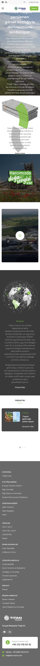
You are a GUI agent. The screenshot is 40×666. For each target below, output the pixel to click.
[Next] (38, 52)
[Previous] (1, 52)
